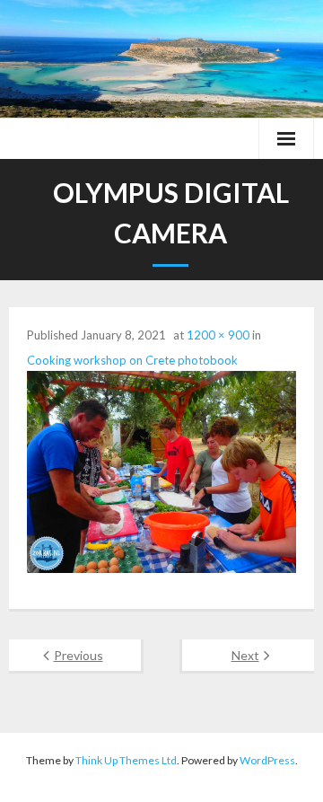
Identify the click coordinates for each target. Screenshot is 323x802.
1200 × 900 (218, 335)
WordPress (267, 760)
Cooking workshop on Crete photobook (132, 360)
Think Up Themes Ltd (126, 760)
